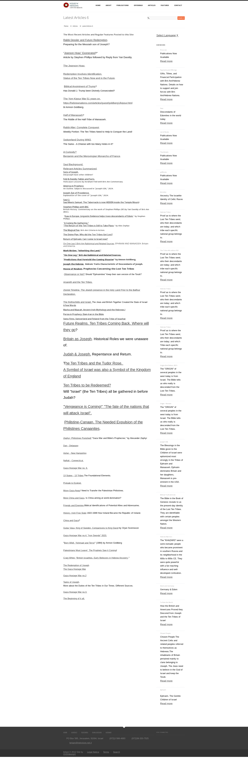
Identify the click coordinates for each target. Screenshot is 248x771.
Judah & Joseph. (77, 354)
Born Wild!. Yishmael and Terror (79, 543)
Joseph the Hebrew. (73, 264)
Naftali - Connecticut (73, 460)
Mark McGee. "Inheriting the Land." (82, 250)
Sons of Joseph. (71, 172)
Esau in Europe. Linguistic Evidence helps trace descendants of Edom (99, 216)
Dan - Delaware (70, 445)
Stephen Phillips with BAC (76, 206)
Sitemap (108, 732)
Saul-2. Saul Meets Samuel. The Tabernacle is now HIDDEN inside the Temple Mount (101, 201)
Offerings (138, 5)
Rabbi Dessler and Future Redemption (85, 40)
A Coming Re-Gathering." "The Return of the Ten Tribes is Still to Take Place (88, 224)
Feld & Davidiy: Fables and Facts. (79, 179)
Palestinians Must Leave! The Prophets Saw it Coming (89, 550)
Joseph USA (164, 442)
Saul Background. (73, 164)
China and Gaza (71, 520)
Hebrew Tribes (165, 212)
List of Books (164, 132)
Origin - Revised (165, 403)
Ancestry (163, 192)
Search (116, 752)
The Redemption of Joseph (76, 565)
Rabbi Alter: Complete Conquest (81, 127)
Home (98, 5)
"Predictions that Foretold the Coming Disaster (88, 259)
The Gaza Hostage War (74, 569)
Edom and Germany (167, 586)
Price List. (163, 50)
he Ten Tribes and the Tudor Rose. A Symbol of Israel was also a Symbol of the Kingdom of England (107, 369)
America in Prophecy (73, 185)
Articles (152, 5)
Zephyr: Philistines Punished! (77, 438)
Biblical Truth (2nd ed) (167, 495)
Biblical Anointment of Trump (79, 86)
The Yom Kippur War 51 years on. (82, 98)
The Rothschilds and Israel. (77, 302)
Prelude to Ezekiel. (72, 483)
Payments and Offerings (168, 70)
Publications (123, 5)
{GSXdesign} (69, 754)
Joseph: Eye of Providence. (76, 192)
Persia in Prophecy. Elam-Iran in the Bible (83, 314)
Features (165, 5)
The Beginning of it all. (74, 598)
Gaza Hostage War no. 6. (75, 468)
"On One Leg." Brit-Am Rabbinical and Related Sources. (92, 255)
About (108, 5)
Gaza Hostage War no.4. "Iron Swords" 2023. (85, 535)
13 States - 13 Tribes (73, 475)
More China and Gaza (73, 498)
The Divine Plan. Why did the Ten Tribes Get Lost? (88, 234)
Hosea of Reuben (72, 268)
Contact (178, 5)
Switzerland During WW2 (77, 139)
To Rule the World (166, 602)
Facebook (157, 738)
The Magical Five (71, 230)
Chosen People (165, 633)
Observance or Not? (74, 274)
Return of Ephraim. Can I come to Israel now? (85, 239)
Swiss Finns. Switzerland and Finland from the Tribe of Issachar (94, 318)
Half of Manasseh (73, 115)
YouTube (162, 738)
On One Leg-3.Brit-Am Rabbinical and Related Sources (88, 243)
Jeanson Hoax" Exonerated (79, 53)
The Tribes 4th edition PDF (169, 250)
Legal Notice (93, 752)
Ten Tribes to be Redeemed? (87, 385)
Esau (161, 108)
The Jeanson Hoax (74, 65)
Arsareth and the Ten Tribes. (77, 282)
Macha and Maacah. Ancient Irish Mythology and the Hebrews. (94, 309)
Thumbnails (164, 152)
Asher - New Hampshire (74, 453)
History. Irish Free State (74, 513)
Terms (106, 752)
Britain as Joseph (77, 339)
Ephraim (163, 690)
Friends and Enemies (73, 505)
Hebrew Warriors (166, 537)
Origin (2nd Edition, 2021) (168, 365)
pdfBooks (163, 172)
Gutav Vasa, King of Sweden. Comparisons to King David (90, 528)
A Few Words (69, 305)
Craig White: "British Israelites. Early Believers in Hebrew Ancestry (95, 558)
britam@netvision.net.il (80, 742)
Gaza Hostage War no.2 (74, 575)
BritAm (73, 7)
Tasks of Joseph (71, 582)
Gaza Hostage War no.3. (75, 592)
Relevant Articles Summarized (80, 168)
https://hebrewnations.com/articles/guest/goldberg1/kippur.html (97, 103)
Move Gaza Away (71, 490)
